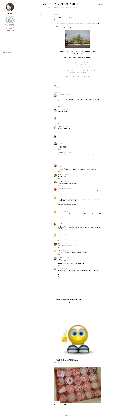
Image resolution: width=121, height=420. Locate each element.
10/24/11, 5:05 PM (67, 164)
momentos (41, 20)
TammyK (60, 174)
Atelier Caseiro (61, 224)
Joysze (59, 243)
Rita (59, 268)
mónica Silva (61, 164)
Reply (59, 106)
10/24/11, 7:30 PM (66, 211)
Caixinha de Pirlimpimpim (61, 4)
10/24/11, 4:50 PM (67, 152)
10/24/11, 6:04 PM (66, 174)
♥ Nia (10, 13)
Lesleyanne (60, 188)
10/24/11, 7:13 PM (66, 197)
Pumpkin (60, 181)
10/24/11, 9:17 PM (66, 234)
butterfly (60, 143)
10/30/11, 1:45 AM (63, 268)
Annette (60, 257)
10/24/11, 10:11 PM (65, 243)
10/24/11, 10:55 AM (67, 94)
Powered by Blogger (71, 415)
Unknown (60, 197)
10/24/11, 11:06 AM (64, 109)
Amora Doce (61, 94)
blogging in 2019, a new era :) (66, 360)
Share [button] (39, 14)
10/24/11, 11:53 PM (64, 250)
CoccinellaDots (61, 135)
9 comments (59, 362)
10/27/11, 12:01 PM (65, 257)
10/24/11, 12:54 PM (69, 135)
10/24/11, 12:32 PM (65, 126)
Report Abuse (7, 52)
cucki (59, 109)
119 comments (60, 406)
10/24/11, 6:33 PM (67, 188)
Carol (59, 250)
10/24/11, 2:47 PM (66, 142)
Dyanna (60, 126)
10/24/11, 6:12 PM (66, 181)
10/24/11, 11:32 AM (64, 117)
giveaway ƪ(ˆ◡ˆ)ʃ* (60, 404)
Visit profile (10, 31)
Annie (59, 117)
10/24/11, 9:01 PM (68, 223)
